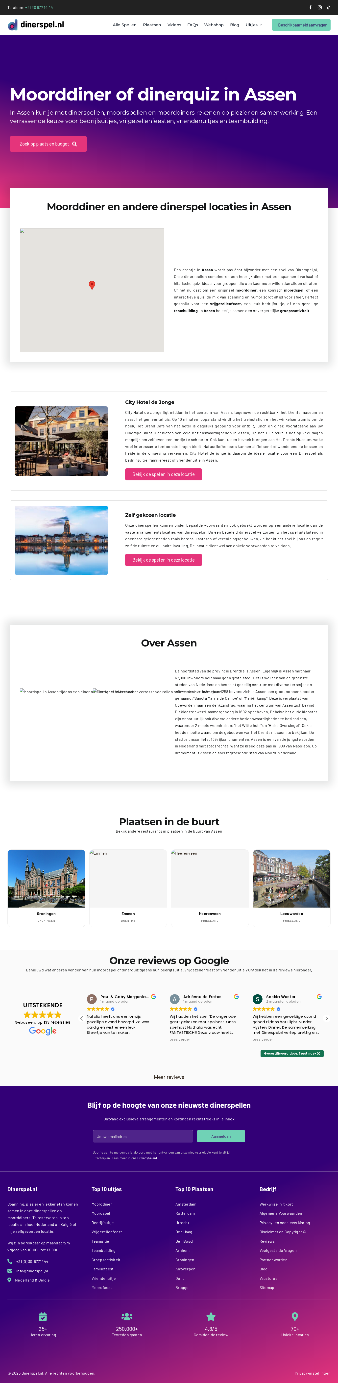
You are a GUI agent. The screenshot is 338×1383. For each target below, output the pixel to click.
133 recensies (57, 1022)
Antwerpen (185, 1268)
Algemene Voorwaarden (281, 1213)
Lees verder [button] (180, 1039)
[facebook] (311, 7)
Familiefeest (103, 1268)
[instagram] (320, 7)
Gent (179, 1278)
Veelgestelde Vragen (278, 1250)
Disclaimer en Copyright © (283, 1231)
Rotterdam (185, 1213)
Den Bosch (184, 1241)
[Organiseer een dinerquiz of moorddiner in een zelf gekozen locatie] (61, 507)
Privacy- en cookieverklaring (285, 1222)
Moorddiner (102, 1204)
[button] (92, 285)
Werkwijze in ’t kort (276, 1204)
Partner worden (274, 1259)
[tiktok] (329, 7)
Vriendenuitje (104, 1278)
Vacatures (268, 1278)
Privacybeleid (147, 1158)
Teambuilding (104, 1250)
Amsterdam (185, 1204)
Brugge (182, 1287)
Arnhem (182, 1250)
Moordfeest (102, 1287)
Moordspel (101, 1213)
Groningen (184, 1259)
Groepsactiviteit (106, 1259)
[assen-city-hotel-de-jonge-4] (61, 408)
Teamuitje (100, 1241)
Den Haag (183, 1231)
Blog (264, 1268)
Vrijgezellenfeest (107, 1231)
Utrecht (182, 1222)
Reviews (267, 1241)
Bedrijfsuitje (103, 1222)
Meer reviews (169, 1077)
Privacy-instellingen (313, 1373)
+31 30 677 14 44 (39, 7)
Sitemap (267, 1287)
